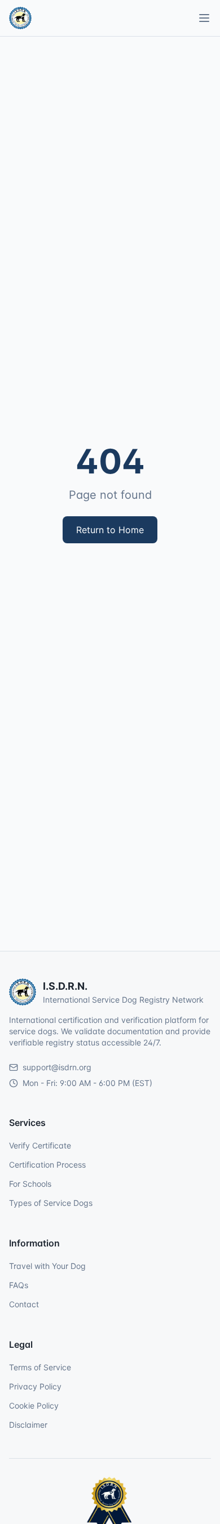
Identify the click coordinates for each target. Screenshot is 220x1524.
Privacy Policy (35, 1386)
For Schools (30, 1183)
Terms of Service (40, 1367)
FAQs (18, 1285)
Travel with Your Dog (47, 1266)
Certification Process (47, 1164)
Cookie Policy (34, 1405)
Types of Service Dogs (51, 1203)
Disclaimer (28, 1424)
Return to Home (110, 529)
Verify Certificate (40, 1145)
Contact (24, 1304)
